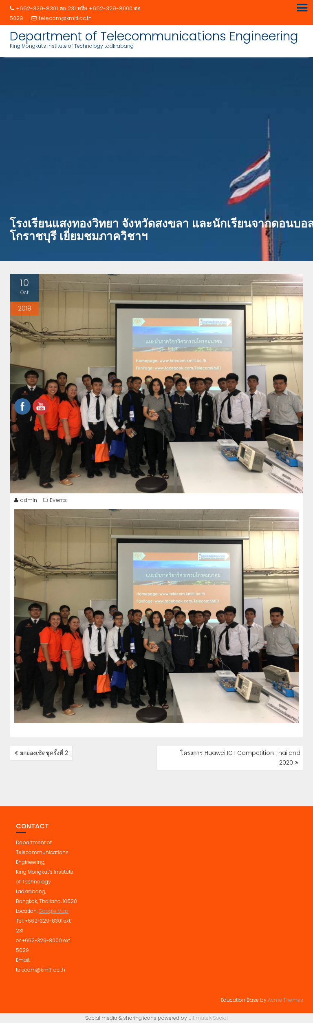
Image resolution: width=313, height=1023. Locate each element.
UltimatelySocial (208, 1017)
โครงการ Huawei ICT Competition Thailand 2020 (240, 758)
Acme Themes (285, 999)
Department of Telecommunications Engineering (154, 36)
